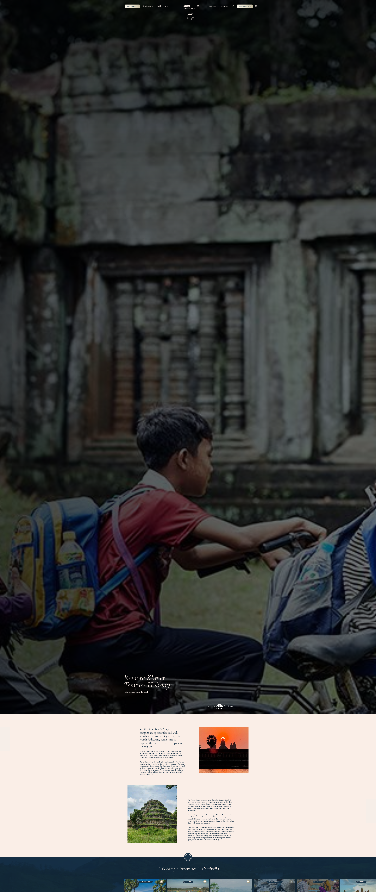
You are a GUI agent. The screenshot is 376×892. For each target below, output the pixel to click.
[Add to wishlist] (161, 881)
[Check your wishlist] (256, 6)
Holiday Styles (161, 6)
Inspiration (212, 6)
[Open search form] (233, 6)
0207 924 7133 (132, 6)
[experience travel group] (190, 7)
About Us (224, 6)
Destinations (147, 6)
